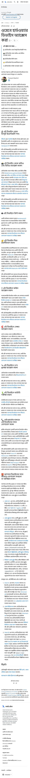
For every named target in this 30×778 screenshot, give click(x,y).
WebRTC (9, 465)
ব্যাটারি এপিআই (5, 402)
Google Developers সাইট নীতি (14, 695)
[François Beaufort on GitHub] (9, 81)
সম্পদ (12, 23)
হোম (2, 23)
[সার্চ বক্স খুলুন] (15, 2)
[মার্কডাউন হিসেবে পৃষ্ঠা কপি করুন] (14, 40)
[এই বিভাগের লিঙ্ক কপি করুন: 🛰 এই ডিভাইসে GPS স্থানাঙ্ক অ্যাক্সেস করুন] (19, 368)
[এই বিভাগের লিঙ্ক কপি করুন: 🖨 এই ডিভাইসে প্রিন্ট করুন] (24, 213)
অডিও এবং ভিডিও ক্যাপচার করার (16, 175)
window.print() (22, 218)
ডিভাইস (17, 23)
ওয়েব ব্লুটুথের (7, 518)
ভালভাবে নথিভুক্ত (9, 531)
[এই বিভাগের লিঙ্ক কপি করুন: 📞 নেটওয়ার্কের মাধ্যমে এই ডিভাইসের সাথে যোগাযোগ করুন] (15, 425)
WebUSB (7, 632)
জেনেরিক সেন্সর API (18, 341)
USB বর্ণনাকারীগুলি (18, 655)
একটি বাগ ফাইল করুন (8, 732)
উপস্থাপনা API (18, 438)
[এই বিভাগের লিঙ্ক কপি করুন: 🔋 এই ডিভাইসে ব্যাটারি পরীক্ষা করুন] (13, 395)
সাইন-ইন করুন (24, 2)
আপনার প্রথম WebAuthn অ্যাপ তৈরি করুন (15, 268)
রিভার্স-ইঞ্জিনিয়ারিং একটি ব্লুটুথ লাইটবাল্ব (18, 552)
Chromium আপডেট (7, 743)
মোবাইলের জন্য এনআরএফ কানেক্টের (18, 541)
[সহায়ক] (11, 26)
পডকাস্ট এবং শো (6, 748)
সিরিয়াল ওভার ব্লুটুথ (9, 560)
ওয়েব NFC (7, 501)
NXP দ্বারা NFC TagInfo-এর (15, 508)
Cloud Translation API (11, 14)
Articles (4, 7)
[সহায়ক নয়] (14, 26)
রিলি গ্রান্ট (21, 670)
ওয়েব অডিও (14, 184)
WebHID (6, 583)
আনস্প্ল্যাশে (4, 675)
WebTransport (14, 462)
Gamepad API (5, 146)
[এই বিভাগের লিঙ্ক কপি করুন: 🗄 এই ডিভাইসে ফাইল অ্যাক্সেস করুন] (14, 291)
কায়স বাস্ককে (12, 672)
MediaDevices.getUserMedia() (13, 173)
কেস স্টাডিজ (5, 746)
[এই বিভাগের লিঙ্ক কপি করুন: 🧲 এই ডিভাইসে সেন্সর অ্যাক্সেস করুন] (14, 329)
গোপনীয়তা (8, 770)
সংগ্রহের (17, 583)
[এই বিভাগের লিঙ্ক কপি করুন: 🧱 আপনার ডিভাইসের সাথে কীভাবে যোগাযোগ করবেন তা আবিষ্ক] (16, 479)
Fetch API (13, 453)
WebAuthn (11, 255)
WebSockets (5, 456)
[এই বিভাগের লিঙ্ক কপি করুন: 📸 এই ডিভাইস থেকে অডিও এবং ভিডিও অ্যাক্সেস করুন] (23, 166)
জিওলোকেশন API (21, 375)
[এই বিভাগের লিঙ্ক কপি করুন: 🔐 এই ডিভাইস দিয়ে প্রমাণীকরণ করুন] (16, 243)
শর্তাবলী (3, 770)
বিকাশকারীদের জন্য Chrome (9, 741)
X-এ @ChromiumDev (8, 755)
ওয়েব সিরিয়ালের (8, 606)
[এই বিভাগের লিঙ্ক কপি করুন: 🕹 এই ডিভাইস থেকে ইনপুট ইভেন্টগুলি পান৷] (20, 134)
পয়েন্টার (10, 139)
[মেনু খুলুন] (2, 2)
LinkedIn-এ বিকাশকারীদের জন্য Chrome (12, 760)
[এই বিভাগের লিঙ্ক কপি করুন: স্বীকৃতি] (7, 665)
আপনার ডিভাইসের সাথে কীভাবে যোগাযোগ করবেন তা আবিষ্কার (13, 156)
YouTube (5, 758)
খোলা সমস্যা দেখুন (7, 734)
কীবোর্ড (3, 139)
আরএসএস (5, 763)
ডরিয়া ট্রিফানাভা (12, 675)
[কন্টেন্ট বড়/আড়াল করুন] (16, 47)
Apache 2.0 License (10, 693)
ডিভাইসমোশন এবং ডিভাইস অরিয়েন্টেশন (15, 348)
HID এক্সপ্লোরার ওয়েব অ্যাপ (21, 601)
